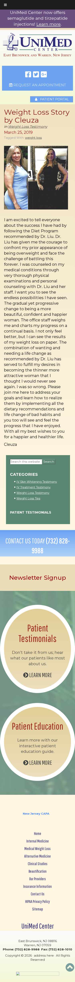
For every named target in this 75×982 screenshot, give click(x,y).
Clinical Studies (37, 863)
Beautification (38, 871)
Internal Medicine (37, 841)
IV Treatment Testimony (33, 487)
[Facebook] (28, 74)
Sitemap (37, 909)
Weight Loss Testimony (27, 127)
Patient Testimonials (30, 512)
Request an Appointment (39, 85)
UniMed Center (37, 926)
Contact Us (37, 894)
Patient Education (37, 726)
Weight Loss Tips (28, 498)
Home (37, 833)
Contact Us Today (37, 545)
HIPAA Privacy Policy (37, 901)
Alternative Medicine (37, 856)
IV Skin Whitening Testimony (36, 482)
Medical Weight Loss (37, 848)
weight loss (33, 138)
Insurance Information (37, 886)
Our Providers (37, 878)
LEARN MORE (40, 674)
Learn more (48, 24)
